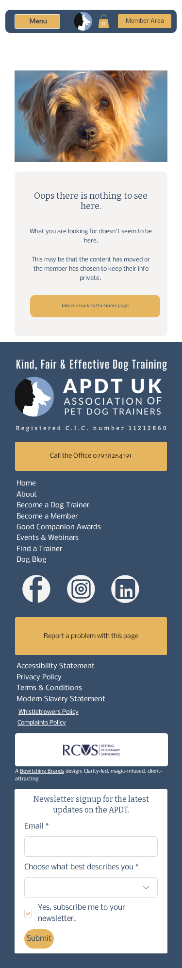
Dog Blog (32, 560)
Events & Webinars (48, 538)
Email (36, 826)
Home (26, 483)
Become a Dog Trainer (53, 505)
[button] (103, 21)
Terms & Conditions (49, 688)
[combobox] (91, 887)
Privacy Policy (39, 677)
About (27, 495)
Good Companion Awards (59, 527)
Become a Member (47, 516)
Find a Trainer (39, 549)
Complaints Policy (41, 723)
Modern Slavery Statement (61, 699)
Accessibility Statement (56, 666)
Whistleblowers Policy (48, 712)
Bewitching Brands (42, 771)
